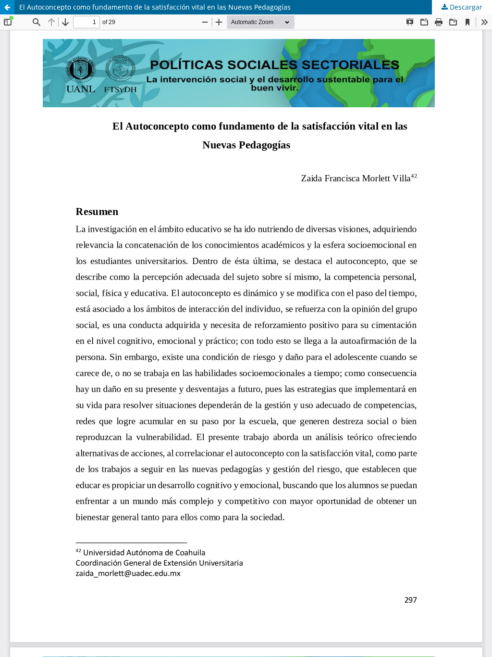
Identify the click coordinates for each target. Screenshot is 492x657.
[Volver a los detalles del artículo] (7, 7)
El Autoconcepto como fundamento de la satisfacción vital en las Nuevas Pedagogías (155, 7)
